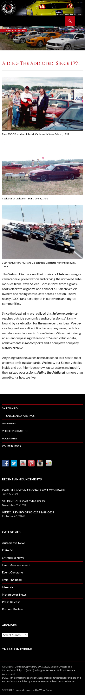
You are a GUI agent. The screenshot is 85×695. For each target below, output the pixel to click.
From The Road (12, 579)
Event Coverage (12, 572)
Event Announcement (16, 565)
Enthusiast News (13, 557)
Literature (9, 423)
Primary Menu (80, 21)
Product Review (12, 609)
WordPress (45, 690)
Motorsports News (14, 594)
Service (71, 670)
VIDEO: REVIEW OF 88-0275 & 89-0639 (28, 512)
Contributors (11, 446)
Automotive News (14, 543)
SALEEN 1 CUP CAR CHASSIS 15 (23, 501)
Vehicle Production (15, 430)
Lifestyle (7, 587)
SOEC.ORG (8, 690)
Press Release (11, 602)
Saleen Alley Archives (20, 415)
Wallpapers (9, 438)
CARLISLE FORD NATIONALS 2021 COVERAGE (33, 490)
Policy (60, 670)
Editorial (7, 550)
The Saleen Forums (17, 649)
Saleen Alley (10, 408)
